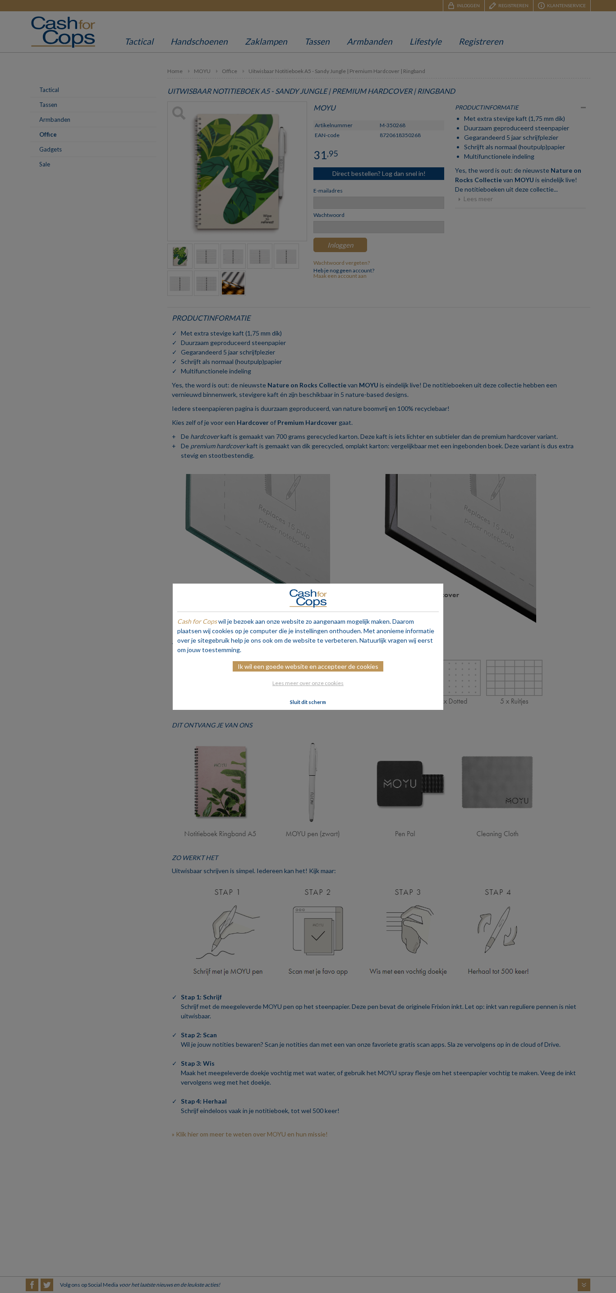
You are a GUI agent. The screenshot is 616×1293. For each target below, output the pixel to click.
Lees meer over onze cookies (308, 683)
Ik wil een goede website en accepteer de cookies (308, 666)
